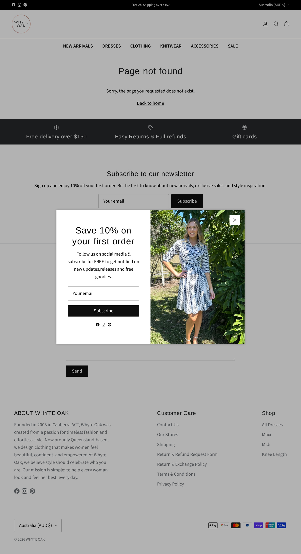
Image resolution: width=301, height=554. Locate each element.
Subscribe (103, 311)
